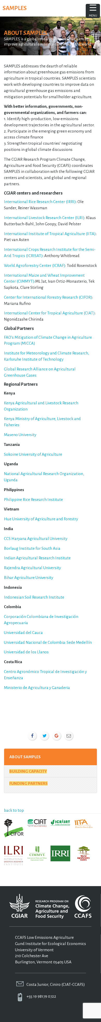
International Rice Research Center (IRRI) (40, 201)
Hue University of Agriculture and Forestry (41, 519)
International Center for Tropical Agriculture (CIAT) (49, 313)
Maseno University (20, 434)
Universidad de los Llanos (26, 652)
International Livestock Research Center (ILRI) (44, 217)
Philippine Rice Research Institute (33, 499)
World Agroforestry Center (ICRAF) (34, 265)
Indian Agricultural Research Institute (37, 558)
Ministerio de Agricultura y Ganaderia (37, 687)
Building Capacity (28, 771)
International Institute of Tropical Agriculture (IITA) (50, 233)
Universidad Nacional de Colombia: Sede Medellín (48, 642)
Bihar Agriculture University (28, 577)
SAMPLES (15, 8)
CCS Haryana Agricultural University (35, 538)
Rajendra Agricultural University (32, 568)
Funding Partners (28, 783)
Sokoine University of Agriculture (33, 454)
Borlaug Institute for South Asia (32, 548)
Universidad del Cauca (23, 632)
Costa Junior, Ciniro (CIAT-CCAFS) (55, 984)
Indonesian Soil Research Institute (34, 597)
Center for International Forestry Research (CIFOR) (48, 297)
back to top (14, 810)
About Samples (25, 757)
